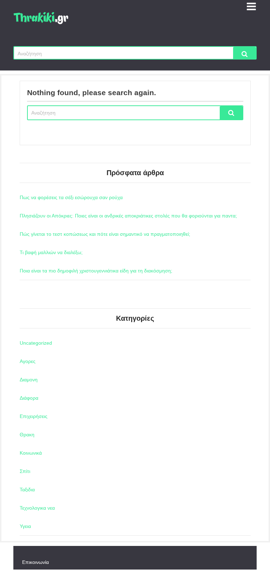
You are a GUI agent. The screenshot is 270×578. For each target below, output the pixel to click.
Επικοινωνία (35, 562)
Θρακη (27, 434)
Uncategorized (36, 343)
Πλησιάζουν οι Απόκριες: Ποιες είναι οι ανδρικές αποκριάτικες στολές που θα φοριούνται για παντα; (128, 216)
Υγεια (25, 526)
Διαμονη (29, 379)
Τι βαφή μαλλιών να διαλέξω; (51, 252)
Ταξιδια (27, 489)
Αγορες (28, 361)
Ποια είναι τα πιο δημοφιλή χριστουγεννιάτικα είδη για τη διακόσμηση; (96, 270)
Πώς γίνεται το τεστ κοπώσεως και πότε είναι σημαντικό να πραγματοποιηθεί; (105, 234)
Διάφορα (29, 398)
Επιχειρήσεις (33, 416)
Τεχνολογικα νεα (37, 508)
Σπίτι (25, 471)
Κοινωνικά (31, 453)
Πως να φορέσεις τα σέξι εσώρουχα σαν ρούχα (71, 197)
